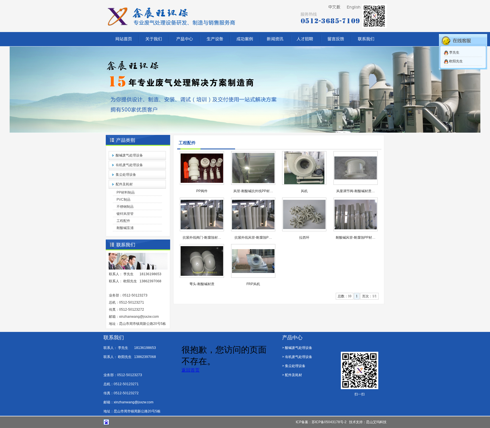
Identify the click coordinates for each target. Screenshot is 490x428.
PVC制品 (123, 200)
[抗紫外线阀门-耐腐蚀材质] (202, 228)
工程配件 (123, 221)
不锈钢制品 (125, 207)
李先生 (454, 52)
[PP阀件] (202, 182)
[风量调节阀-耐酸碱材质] (355, 178)
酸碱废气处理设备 (129, 155)
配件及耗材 (124, 184)
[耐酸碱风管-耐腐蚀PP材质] (355, 228)
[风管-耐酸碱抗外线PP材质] (253, 182)
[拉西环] (304, 228)
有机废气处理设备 (129, 165)
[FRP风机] (253, 272)
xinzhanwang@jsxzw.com (139, 317)
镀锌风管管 (125, 214)
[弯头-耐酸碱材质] (202, 275)
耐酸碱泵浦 (125, 228)
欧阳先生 (456, 61)
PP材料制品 (126, 192)
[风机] (304, 183)
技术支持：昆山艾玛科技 (367, 422)
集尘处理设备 (126, 175)
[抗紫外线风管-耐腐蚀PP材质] (253, 228)
